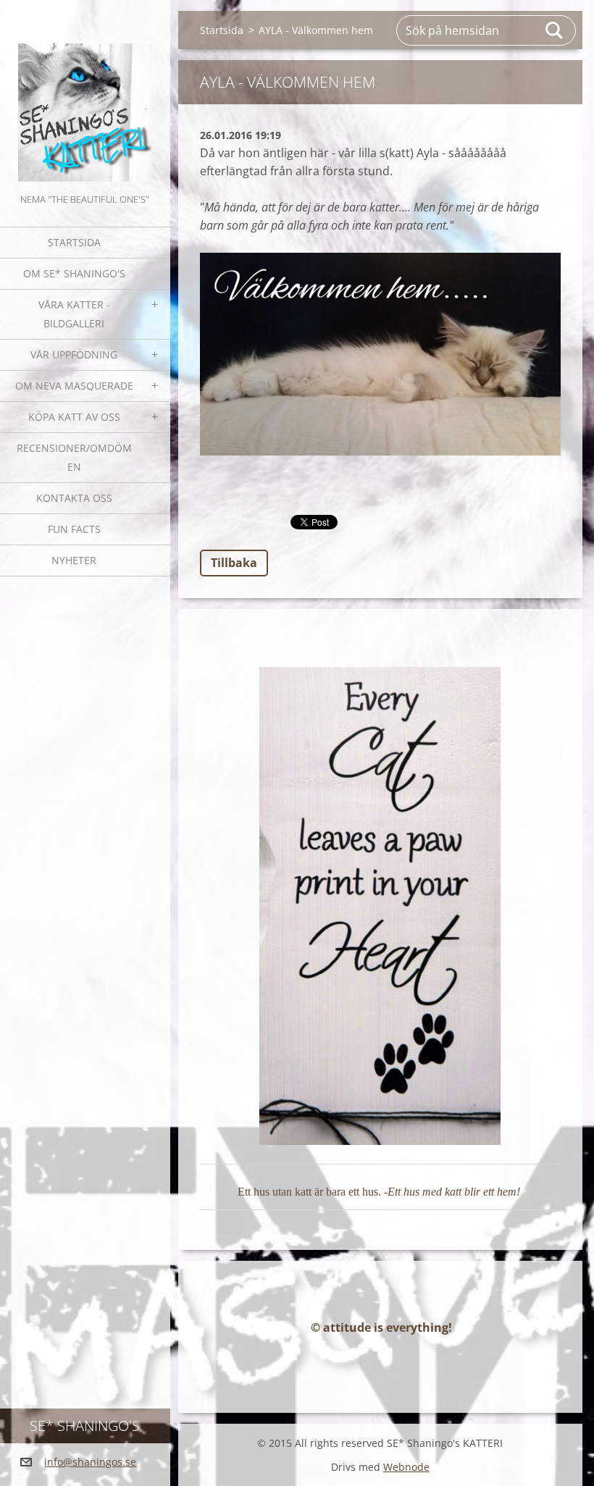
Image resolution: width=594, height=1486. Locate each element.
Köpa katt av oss (74, 417)
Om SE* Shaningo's (74, 273)
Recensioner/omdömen (74, 457)
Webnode (406, 1467)
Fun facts (74, 529)
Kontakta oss (74, 498)
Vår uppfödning (73, 354)
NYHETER (73, 560)
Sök (554, 30)
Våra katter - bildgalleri (74, 314)
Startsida (74, 242)
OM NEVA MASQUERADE (74, 386)
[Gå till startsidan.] (85, 95)
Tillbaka (234, 563)
